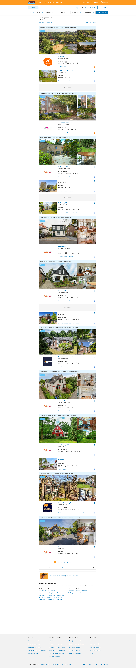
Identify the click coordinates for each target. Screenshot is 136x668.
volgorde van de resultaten (58, 568)
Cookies (57, 664)
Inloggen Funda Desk (75, 653)
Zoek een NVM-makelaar (34, 647)
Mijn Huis (51, 641)
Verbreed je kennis (74, 650)
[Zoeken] (77, 8)
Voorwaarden (50, 664)
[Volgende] (85, 562)
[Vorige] (49, 562)
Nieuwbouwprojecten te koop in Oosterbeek (51, 597)
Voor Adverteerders (95, 647)
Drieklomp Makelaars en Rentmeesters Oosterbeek (72, 513)
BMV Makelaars (62, 367)
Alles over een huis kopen (56, 644)
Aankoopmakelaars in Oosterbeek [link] (77, 591)
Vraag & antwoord (33, 653)
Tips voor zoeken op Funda (56, 653)
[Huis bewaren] (94, 57)
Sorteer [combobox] (90, 22)
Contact (92, 653)
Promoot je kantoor (74, 647)
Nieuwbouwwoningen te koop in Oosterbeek (51, 595)
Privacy (43, 664)
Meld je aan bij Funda (75, 641)
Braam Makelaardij (63, 133)
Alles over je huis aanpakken (57, 650)
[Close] (37, 8)
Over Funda (93, 641)
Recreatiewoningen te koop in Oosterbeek (50, 599)
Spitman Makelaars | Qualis (65, 81)
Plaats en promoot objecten (76, 644)
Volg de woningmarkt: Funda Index (37, 650)
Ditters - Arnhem (62, 469)
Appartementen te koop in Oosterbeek (49, 593)
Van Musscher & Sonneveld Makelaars (68, 213)
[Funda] (32, 2)
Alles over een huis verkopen (57, 647)
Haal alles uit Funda (54, 656)
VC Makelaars (62, 67)
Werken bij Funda (94, 644)
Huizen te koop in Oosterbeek (47, 591)
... (76, 562)
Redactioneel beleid (95, 650)
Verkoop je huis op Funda (35, 641)
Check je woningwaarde (34, 644)
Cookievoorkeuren (67, 664)
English (106, 664)
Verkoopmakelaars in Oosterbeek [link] (77, 593)
